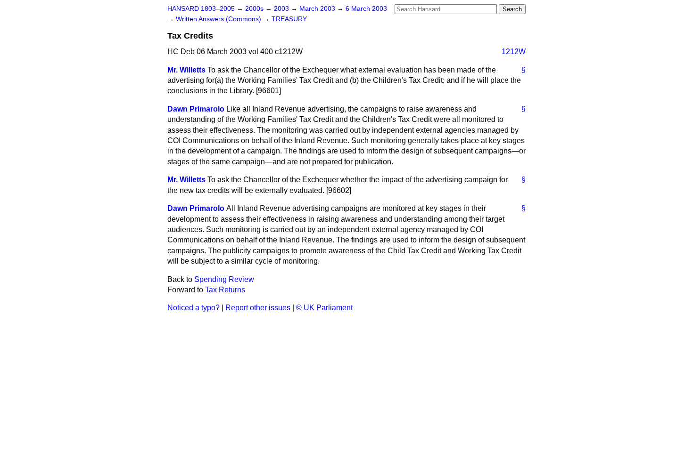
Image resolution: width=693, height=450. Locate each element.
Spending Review (224, 279)
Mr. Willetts (186, 70)
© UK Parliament (324, 308)
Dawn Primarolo (195, 109)
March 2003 (318, 8)
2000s (255, 8)
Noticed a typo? (193, 308)
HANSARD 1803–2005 (201, 8)
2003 (282, 8)
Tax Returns (225, 290)
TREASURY (289, 19)
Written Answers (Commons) (219, 19)
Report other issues (257, 308)
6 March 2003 (366, 8)
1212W (514, 52)
